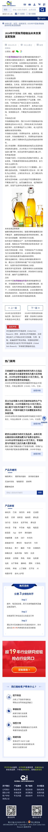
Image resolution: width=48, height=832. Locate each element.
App (14, 533)
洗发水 (15, 522)
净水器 (7, 528)
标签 (29, 512)
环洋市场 (8, 767)
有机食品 (8, 548)
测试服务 (28, 533)
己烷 (15, 512)
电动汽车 (28, 543)
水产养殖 (14, 563)
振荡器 (7, 533)
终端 (15, 568)
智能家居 (20, 482)
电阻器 (36, 528)
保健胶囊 (8, 538)
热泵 (7, 517)
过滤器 (36, 512)
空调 (13, 517)
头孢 (16, 538)
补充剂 (29, 538)
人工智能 (22, 568)
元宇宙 (31, 568)
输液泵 (28, 517)
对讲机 (7, 568)
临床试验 (18, 553)
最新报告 (38, 770)
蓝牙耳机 (24, 522)
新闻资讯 (23, 24)
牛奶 (29, 548)
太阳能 (15, 558)
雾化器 (36, 517)
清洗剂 (21, 512)
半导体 (21, 528)
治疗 (22, 538)
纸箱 (29, 558)
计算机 (37, 563)
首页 (15, 24)
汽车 (36, 543)
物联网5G (9, 476)
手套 (15, 528)
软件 (20, 533)
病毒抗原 (8, 553)
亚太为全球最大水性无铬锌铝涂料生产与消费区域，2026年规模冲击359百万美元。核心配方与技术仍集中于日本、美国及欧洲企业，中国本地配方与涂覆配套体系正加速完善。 (24, 407)
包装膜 (36, 558)
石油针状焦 (9, 482)
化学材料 (22, 767)
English (43, 18)
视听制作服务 (20, 476)
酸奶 (22, 548)
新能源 (7, 558)
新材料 (29, 482)
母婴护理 (8, 574)
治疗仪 (7, 522)
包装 (7, 563)
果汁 (16, 548)
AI (38, 568)
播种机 (23, 563)
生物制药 (36, 548)
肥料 (30, 563)
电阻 (29, 528)
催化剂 (7, 512)
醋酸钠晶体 (9, 487)
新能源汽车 (9, 543)
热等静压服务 (33, 476)
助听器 (20, 517)
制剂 (26, 553)
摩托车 (19, 543)
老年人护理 (19, 574)
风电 (22, 558)
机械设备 (38, 767)
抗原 (32, 553)
